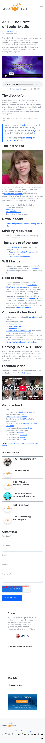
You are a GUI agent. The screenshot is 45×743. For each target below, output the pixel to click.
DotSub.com (33, 317)
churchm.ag (10, 209)
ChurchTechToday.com (13, 194)
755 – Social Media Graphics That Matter (24, 494)
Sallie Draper (13, 31)
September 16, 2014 (14, 140)
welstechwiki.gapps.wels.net (16, 417)
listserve (20, 432)
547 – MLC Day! (21, 505)
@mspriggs (30, 130)
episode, (11, 443)
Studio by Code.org (13, 247)
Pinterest (23, 439)
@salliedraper (28, 137)
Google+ (23, 437)
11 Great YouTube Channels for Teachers (21, 342)
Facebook (23, 435)
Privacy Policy (26, 731)
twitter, (24, 443)
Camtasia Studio (15, 326)
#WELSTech (24, 419)
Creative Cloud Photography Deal (18, 331)
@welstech (25, 125)
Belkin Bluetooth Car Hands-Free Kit (19, 256)
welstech (25, 423)
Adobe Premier (14, 324)
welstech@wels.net (27, 412)
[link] (14, 7)
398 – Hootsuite (21, 470)
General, (17, 443)
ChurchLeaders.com (13, 212)
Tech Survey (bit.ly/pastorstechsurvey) (21, 286)
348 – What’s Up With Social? (21, 483)
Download (15, 89)
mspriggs (33, 423)
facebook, (31, 443)
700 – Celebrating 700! (24, 459)
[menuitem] (9, 725)
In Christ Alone (25, 373)
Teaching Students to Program (21, 252)
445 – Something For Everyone (22, 518)
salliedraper (10, 426)
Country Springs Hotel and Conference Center (23, 298)
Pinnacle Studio (15, 328)
